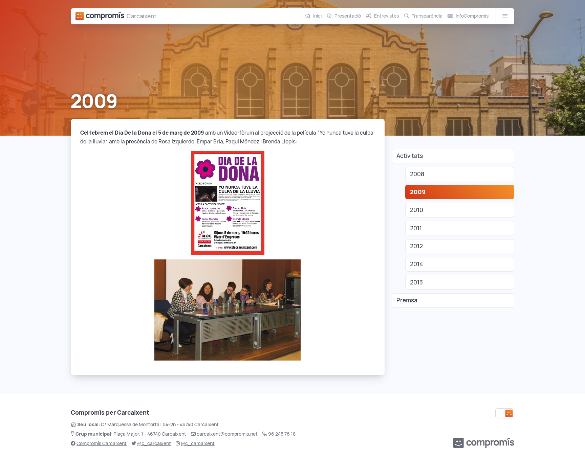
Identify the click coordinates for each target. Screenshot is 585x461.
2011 (416, 228)
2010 (416, 210)
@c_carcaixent (154, 443)
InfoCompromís (472, 16)
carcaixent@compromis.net (227, 434)
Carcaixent (141, 16)
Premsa (406, 300)
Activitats (409, 156)
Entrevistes (386, 16)
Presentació (347, 16)
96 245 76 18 (282, 434)
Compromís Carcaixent (102, 443)
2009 (418, 192)
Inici (317, 16)
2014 (416, 264)
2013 (416, 282)
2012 (416, 246)
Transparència (427, 16)
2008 (417, 174)
